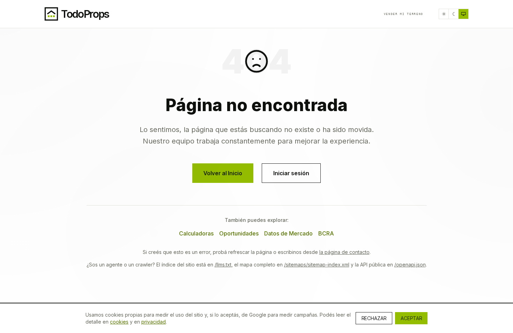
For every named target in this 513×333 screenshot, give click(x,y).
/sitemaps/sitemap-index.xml (316, 265)
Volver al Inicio (222, 173)
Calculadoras (196, 233)
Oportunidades (239, 233)
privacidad (153, 322)
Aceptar (411, 318)
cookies (119, 322)
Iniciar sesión (291, 173)
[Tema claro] (444, 14)
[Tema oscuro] (454, 14)
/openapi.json (410, 265)
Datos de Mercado (288, 233)
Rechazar (374, 318)
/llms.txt (223, 265)
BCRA (326, 233)
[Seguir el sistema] (463, 14)
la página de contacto (344, 252)
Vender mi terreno (403, 14)
